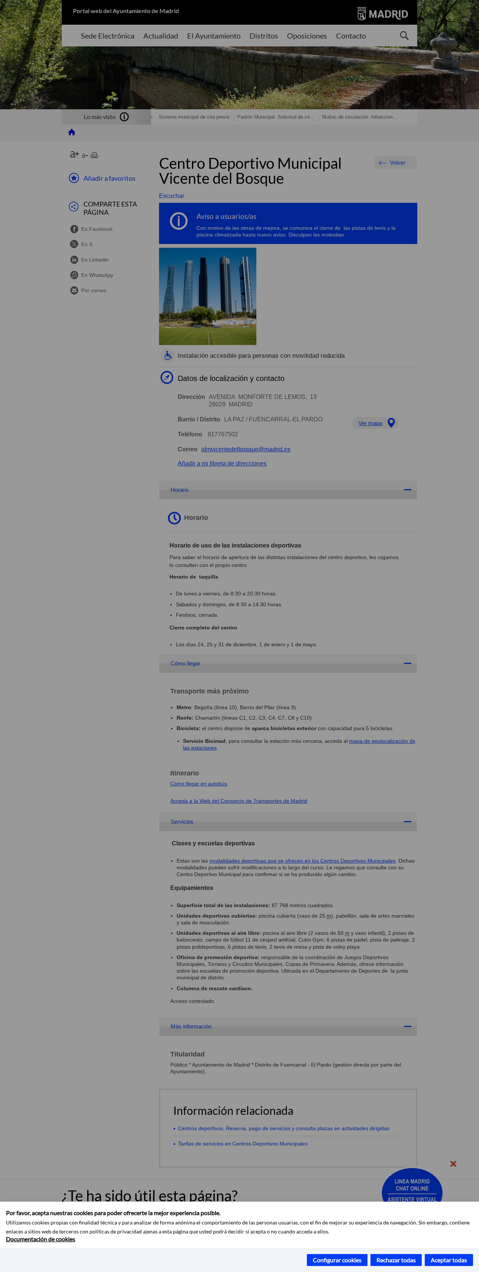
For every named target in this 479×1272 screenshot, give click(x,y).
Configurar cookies (337, 1259)
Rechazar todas (396, 1259)
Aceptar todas (449, 1259)
